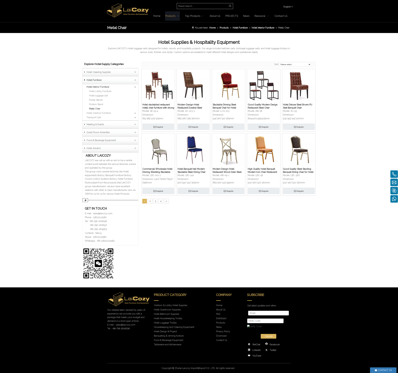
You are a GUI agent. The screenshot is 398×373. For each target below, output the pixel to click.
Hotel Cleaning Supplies (99, 72)
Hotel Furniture (94, 80)
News (219, 327)
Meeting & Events (95, 124)
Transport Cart (94, 117)
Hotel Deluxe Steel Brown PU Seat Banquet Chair (297, 106)
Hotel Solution (94, 148)
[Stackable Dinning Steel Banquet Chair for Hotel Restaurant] (228, 85)
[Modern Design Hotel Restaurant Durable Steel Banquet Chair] (193, 85)
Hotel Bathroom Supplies (166, 314)
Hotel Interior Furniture (98, 87)
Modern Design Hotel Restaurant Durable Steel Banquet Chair (190, 106)
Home (219, 305)
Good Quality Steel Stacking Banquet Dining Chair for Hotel (298, 170)
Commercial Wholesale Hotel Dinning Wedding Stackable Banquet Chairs (157, 171)
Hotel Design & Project (165, 331)
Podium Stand (96, 104)
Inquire (159, 127)
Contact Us (221, 340)
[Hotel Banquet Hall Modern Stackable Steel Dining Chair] (193, 149)
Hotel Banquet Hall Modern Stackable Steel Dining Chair (192, 170)
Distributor (221, 318)
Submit (268, 336)
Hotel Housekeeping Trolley (168, 318)
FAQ (218, 314)
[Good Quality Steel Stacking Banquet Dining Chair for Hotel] (299, 149)
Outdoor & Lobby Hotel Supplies (170, 305)
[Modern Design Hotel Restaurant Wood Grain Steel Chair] (228, 149)
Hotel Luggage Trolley (165, 322)
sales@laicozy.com (102, 213)
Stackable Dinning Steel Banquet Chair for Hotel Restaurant (224, 106)
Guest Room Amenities (98, 132)
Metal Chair (94, 108)
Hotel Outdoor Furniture (99, 113)
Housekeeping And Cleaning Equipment (174, 327)
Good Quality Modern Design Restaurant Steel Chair (263, 106)
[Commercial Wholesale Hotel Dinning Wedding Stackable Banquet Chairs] (158, 149)
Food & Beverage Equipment (101, 140)
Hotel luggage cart (98, 95)
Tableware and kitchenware (167, 344)
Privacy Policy (223, 331)
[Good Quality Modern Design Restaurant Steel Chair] (264, 85)
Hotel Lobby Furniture (100, 91)
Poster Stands (96, 100)
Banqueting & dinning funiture (169, 336)
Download (221, 336)
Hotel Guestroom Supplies (167, 309)
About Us (220, 309)
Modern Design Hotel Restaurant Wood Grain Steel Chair (227, 171)
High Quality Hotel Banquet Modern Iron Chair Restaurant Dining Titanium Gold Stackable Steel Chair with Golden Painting (263, 171)
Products (220, 322)
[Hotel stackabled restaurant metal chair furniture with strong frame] (158, 85)
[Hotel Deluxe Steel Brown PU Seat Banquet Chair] (299, 85)
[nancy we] (99, 263)
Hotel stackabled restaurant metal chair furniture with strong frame (158, 106)
